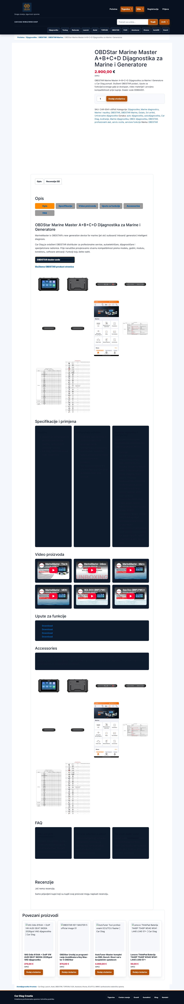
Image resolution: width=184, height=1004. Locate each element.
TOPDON (104, 30)
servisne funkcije (133, 122)
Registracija (152, 9)
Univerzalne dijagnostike (106, 115)
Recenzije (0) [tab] (53, 181)
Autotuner (135, 30)
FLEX (125, 30)
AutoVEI (156, 30)
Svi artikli (150, 112)
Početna (113, 9)
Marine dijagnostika (119, 119)
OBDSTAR (115, 30)
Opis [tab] (39, 181)
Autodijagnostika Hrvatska (27, 987)
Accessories (133, 206)
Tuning (65, 30)
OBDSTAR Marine (55, 37)
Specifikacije (65, 206)
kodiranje (104, 119)
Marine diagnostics (150, 109)
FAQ (45, 213)
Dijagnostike (53, 30)
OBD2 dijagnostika (138, 119)
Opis (44, 206)
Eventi (165, 30)
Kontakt (165, 997)
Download (47, 626)
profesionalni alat (103, 122)
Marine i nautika (102, 112)
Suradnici (147, 997)
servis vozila (118, 122)
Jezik (163, 22)
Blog (156, 997)
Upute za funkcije (111, 206)
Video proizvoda (87, 206)
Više (139, 9)
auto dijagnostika (135, 115)
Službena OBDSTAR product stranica (54, 266)
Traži (152, 22)
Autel (95, 30)
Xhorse (146, 30)
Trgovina (125, 9)
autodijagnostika (152, 115)
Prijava (165, 9)
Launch (86, 30)
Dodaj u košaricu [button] (33, 972)
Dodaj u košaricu (117, 98)
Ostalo (142, 112)
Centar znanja (124, 997)
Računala (75, 30)
